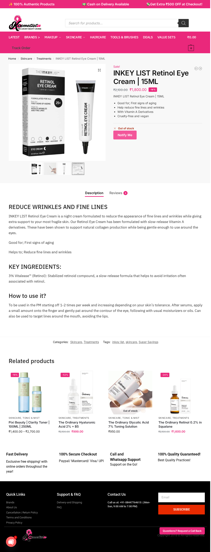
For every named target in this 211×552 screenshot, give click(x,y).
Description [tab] (94, 193)
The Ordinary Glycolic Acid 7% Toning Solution (128, 424)
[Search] (183, 23)
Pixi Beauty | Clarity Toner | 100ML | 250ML (29, 424)
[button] (194, 42)
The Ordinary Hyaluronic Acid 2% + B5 (77, 424)
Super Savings (148, 342)
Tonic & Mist (31, 417)
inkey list (118, 342)
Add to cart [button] (80, 440)
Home (12, 58)
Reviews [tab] (117, 193)
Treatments (43, 58)
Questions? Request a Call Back (182, 530)
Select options (30, 440)
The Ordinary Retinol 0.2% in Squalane (180, 424)
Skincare (26, 58)
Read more (130, 440)
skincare (131, 342)
